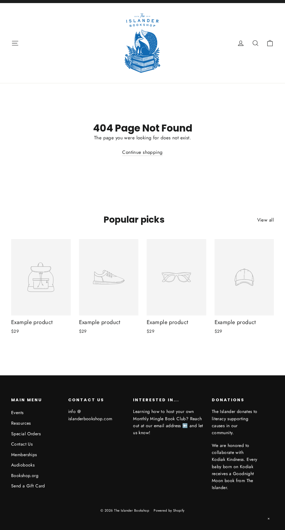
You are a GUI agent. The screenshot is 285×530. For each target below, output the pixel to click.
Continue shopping (142, 152)
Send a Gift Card (28, 486)
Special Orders (26, 434)
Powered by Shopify (169, 510)
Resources (21, 423)
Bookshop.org (24, 475)
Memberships (24, 454)
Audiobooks (23, 465)
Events (17, 412)
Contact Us (22, 444)
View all (265, 220)
